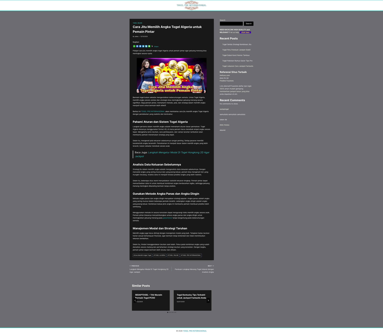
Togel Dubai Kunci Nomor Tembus (236, 55)
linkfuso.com (225, 75)
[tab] (167, 312)
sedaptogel (224, 109)
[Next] (208, 300)
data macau (224, 125)
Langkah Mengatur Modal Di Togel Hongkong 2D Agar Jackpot (149, 269)
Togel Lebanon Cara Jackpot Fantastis (237, 66)
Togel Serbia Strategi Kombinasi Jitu (236, 44)
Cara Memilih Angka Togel (142, 255)
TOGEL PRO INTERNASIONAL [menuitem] (153, 111)
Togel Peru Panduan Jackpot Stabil (236, 50)
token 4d (223, 120)
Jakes (136, 36)
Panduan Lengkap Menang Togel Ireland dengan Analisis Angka (194, 269)
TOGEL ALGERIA (159, 255)
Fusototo (234, 86)
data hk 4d (224, 78)
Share (156, 47)
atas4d (222, 130)
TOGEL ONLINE (137, 23)
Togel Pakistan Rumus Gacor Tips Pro (237, 61)
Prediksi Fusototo (227, 81)
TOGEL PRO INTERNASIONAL (191, 255)
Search (222, 20)
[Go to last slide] (135, 300)
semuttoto (224, 114)
